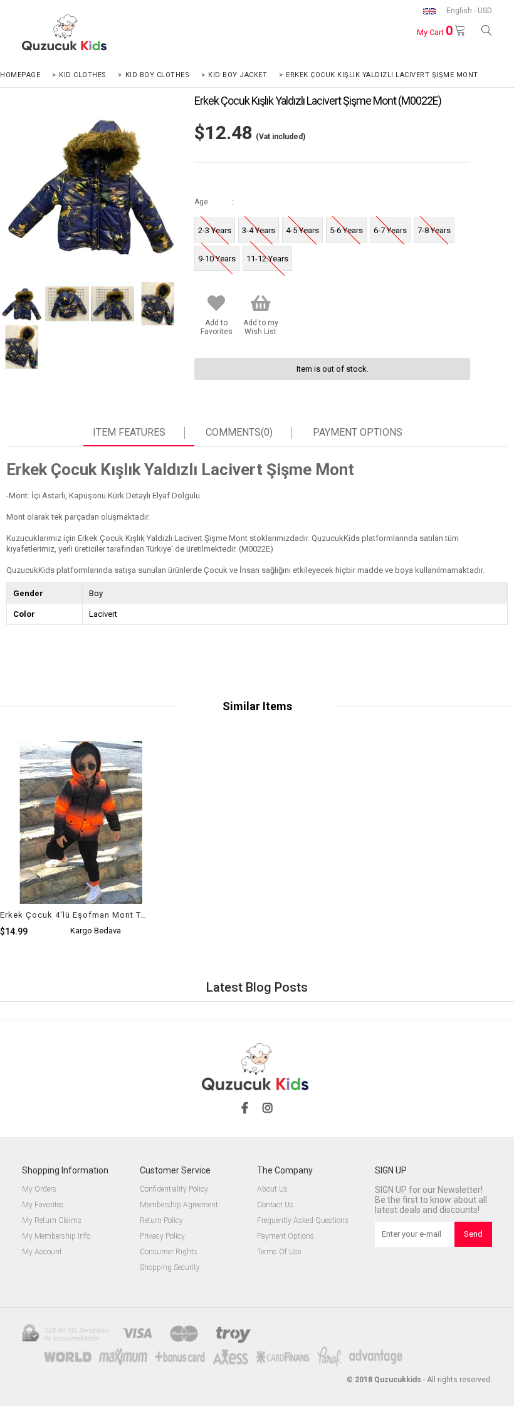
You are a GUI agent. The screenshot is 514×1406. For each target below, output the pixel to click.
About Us (272, 1189)
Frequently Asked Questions (303, 1221)
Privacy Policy (162, 1236)
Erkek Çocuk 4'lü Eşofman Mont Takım (73, 915)
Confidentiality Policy (174, 1189)
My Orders (39, 1189)
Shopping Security (170, 1268)
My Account (42, 1252)
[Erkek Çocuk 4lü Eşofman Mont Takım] (81, 863)
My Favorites (43, 1205)
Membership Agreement (179, 1205)
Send (473, 1234)
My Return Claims (51, 1221)
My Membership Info (56, 1236)
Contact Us (275, 1205)
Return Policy (161, 1221)
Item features (129, 432)
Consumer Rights (168, 1252)
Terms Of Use (279, 1252)
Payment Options (357, 432)
